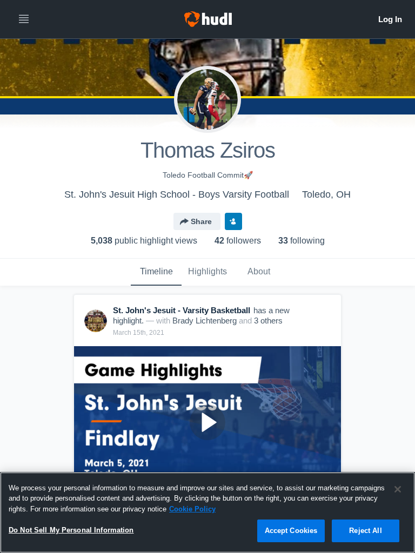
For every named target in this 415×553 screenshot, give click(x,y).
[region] (207, 512)
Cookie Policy (192, 509)
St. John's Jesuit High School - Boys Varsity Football (176, 194)
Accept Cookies (291, 531)
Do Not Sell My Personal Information (71, 530)
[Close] (398, 489)
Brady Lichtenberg (204, 320)
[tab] (156, 272)
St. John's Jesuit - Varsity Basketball (181, 310)
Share (201, 221)
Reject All (365, 531)
